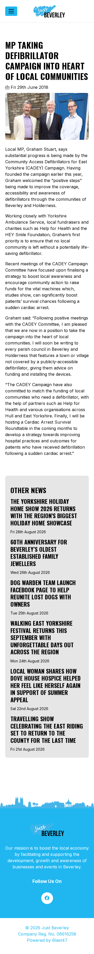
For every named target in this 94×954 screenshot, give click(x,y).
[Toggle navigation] (11, 11)
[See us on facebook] (47, 898)
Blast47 (59, 940)
